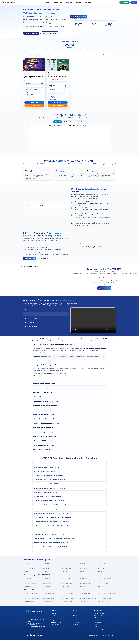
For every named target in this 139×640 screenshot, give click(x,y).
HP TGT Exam (46, 568)
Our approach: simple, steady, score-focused (47, 365)
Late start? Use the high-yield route (44, 418)
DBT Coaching (97, 622)
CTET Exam (100, 571)
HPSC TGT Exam (102, 568)
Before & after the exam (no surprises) (45, 436)
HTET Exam (45, 571)
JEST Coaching (97, 627)
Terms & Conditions (56, 622)
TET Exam (26, 571)
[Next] (110, 138)
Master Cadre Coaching (67, 583)
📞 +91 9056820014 (44, 258)
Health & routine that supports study (44, 427)
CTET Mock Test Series (103, 601)
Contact (53, 629)
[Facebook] (27, 635)
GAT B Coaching (98, 618)
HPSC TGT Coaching (103, 583)
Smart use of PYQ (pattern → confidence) (46, 401)
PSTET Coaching (83, 586)
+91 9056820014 (32, 625)
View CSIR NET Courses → (50, 33)
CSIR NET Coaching (28, 578)
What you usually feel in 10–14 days (44, 445)
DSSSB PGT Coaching (85, 581)
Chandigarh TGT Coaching (86, 583)
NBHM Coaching (98, 629)
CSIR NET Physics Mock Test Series (106, 593)
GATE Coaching (83, 578)
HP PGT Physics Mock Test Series (50, 596)
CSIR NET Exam (27, 563)
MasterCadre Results (79, 121)
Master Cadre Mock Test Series (68, 598)
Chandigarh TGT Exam (85, 568)
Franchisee (54, 618)
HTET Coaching (46, 586)
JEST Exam (75, 624)
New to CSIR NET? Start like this (43, 440)
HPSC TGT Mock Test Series (104, 598)
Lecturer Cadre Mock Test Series (69, 596)
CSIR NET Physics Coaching (104, 578)
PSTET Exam (82, 571)
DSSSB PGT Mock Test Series (86, 596)
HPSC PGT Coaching (103, 581)
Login (134, 2)
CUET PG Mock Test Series (67, 593)
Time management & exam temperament (46, 410)
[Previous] (29, 138)
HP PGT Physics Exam (48, 566)
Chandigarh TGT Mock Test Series (88, 598)
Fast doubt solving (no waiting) (43, 392)
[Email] (41, 635)
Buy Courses (125, 2)
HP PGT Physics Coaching (49, 581)
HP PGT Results (67, 121)
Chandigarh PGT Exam (29, 568)
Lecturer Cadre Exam (66, 566)
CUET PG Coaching (65, 578)
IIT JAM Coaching (47, 578)
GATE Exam (82, 563)
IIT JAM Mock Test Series (48, 593)
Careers (53, 615)
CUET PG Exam (64, 563)
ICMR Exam (75, 622)
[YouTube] (34, 635)
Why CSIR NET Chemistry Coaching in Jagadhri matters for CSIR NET (53, 344)
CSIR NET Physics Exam (103, 563)
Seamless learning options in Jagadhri (45, 432)
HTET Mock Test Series (48, 601)
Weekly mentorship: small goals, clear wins (46, 423)
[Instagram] (31, 635)
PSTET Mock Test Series (85, 601)
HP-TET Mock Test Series (67, 601)
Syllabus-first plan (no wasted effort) (44, 383)
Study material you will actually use (44, 388)
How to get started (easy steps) (43, 449)
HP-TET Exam (64, 571)
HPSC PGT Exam (102, 566)
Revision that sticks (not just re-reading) (45, 405)
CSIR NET (74, 613)
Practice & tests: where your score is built (46, 397)
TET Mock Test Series (29, 601)
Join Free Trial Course (31, 33)
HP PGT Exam (27, 566)
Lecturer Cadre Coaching (67, 581)
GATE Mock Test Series (85, 593)
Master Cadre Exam (66, 568)
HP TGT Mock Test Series (48, 598)
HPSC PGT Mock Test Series (104, 596)
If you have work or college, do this (44, 414)
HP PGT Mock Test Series (30, 596)
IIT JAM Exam (46, 563)
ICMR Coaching (98, 624)
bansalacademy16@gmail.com (36, 626)
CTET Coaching (101, 586)
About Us (53, 613)
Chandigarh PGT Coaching (30, 583)
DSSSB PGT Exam (84, 566)
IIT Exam (74, 615)
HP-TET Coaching (65, 586)
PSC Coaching (97, 620)
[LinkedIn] (37, 635)
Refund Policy (55, 627)
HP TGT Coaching (47, 583)
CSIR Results (57, 121)
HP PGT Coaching (28, 581)
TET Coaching (27, 586)
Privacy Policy (55, 624)
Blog (52, 620)
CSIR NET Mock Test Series (30, 593)
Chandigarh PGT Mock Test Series (32, 598)
